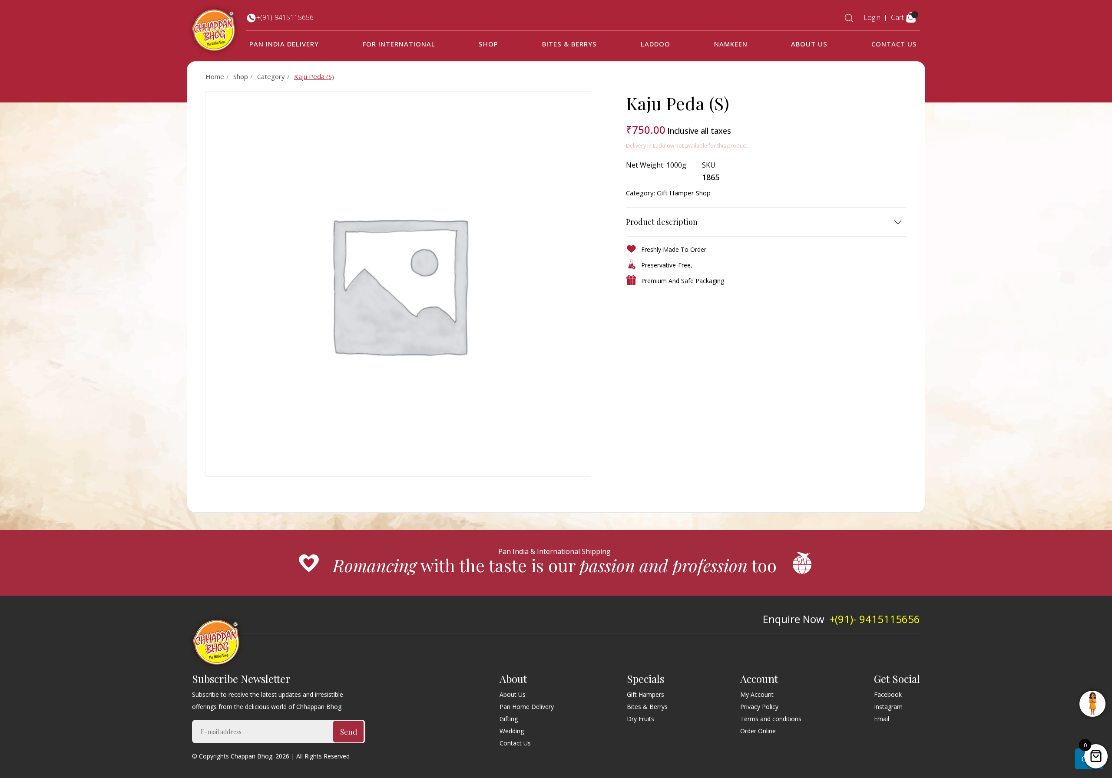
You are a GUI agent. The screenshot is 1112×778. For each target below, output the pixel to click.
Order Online (758, 731)
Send (348, 731)
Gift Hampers (645, 694)
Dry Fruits (640, 719)
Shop (488, 44)
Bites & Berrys (569, 44)
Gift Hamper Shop (684, 192)
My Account (757, 694)
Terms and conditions (770, 719)
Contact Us (894, 44)
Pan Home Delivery (527, 706)
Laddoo (655, 44)
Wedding (512, 731)
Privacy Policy (759, 706)
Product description (662, 222)
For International (399, 44)
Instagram (888, 706)
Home (214, 76)
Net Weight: (645, 165)
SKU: (709, 165)
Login (872, 17)
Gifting (509, 719)
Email (881, 719)
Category (271, 76)
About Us (809, 44)
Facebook (888, 694)
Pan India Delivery (284, 44)
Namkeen (731, 44)
